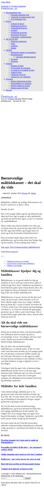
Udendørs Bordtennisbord (26, 57)
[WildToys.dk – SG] (9, 8)
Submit (27, 478)
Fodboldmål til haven (19, 28)
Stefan (33, 193)
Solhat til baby (16, 72)
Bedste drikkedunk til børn (21, 81)
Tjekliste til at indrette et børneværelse (17, 469)
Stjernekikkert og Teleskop (21, 83)
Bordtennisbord (17, 55)
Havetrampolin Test (13, 13)
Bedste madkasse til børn (20, 86)
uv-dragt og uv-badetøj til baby (23, 70)
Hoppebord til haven (19, 35)
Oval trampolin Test (18, 19)
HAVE (8, 21)
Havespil (14, 59)
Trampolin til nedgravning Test (22, 17)
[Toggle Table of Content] (3, 257)
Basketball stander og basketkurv (23, 52)
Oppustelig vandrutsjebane (21, 37)
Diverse (9, 90)
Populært (9, 79)
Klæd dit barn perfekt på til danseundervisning (20, 464)
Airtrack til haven (17, 24)
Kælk (13, 44)
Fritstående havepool (19, 33)
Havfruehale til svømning (20, 68)
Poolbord (14, 61)
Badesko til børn (17, 66)
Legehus (14, 30)
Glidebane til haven (18, 75)
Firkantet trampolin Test (20, 15)
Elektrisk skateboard (18, 41)
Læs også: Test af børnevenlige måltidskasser (20, 247)
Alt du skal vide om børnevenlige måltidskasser (21, 263)
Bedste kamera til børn (19, 88)
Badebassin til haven (19, 26)
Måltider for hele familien (14, 265)
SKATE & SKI (12, 39)
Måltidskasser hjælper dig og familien (18, 261)
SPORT (9, 50)
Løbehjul (14, 46)
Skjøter (13, 48)
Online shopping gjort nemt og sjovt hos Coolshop (21, 454)
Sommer (9, 64)
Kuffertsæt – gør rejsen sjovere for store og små (20, 459)
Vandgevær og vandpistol (20, 77)
